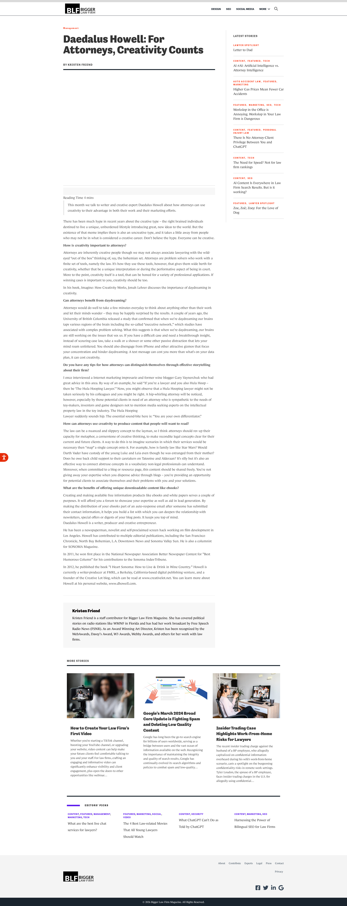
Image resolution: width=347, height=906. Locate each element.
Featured (254, 61)
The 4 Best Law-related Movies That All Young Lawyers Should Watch (145, 830)
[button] (268, 9)
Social (156, 814)
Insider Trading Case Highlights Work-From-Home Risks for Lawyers (244, 734)
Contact (279, 863)
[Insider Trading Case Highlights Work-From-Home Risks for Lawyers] (246, 695)
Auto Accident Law (247, 81)
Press (268, 863)
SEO (228, 8)
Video (127, 817)
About (221, 863)
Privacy (279, 871)
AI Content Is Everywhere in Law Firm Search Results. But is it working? (257, 187)
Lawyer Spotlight (246, 45)
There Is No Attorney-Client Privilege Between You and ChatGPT (253, 142)
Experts (249, 863)
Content (239, 61)
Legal (259, 863)
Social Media (245, 8)
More (262, 8)
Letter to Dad (242, 50)
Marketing (241, 84)
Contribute (235, 863)
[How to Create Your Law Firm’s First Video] (100, 695)
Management (71, 28)
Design (216, 8)
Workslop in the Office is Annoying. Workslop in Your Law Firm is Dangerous (257, 114)
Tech (266, 61)
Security (197, 814)
